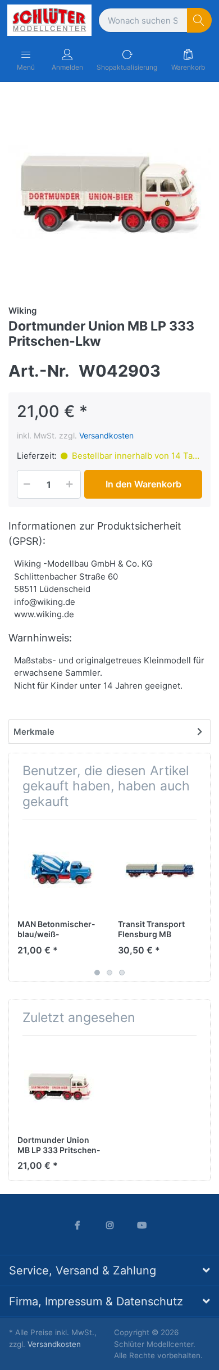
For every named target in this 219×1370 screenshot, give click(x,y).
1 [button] (97, 972)
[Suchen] (199, 20)
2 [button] (109, 972)
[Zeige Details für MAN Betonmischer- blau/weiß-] (59, 870)
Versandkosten (106, 435)
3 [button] (122, 972)
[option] (109, 192)
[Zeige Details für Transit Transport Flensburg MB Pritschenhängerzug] (159, 870)
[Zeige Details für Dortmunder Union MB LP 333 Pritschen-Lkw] (59, 1086)
